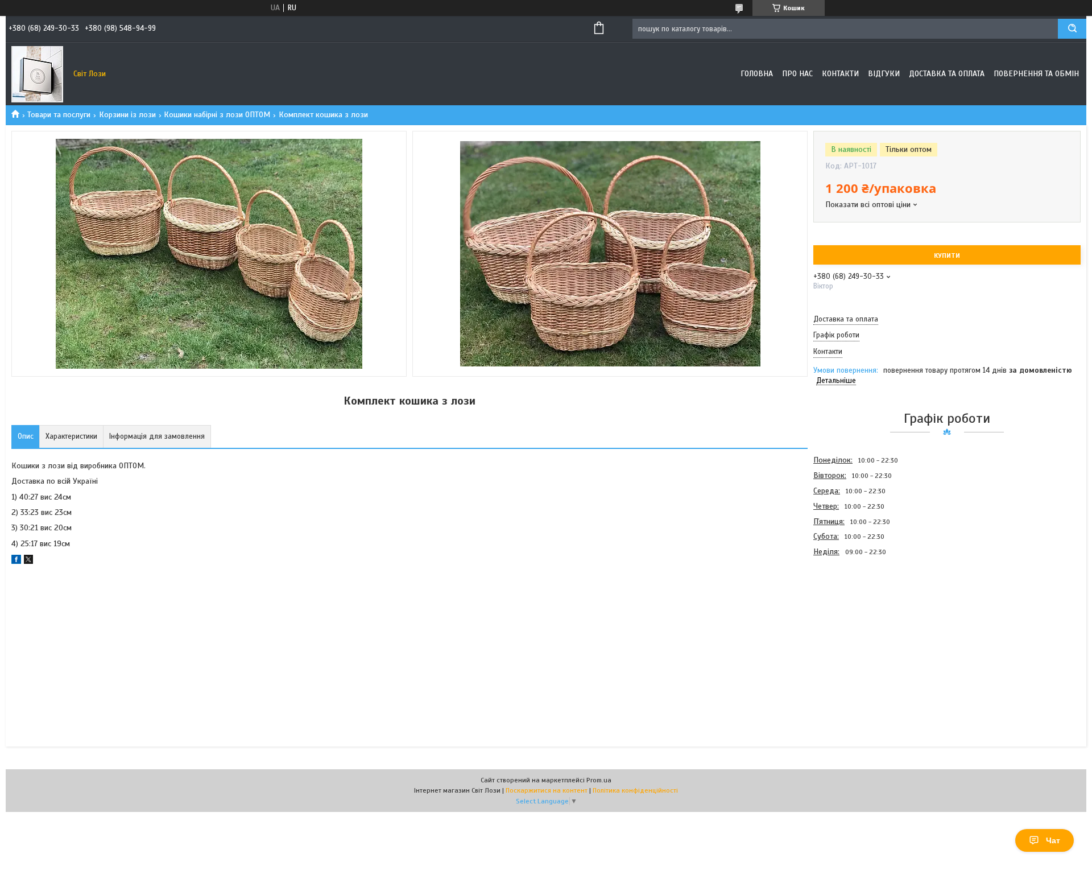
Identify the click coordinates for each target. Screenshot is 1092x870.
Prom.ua (598, 780)
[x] (28, 561)
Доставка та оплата (947, 74)
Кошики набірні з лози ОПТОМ (217, 114)
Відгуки (884, 74)
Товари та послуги (58, 114)
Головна (757, 74)
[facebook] (16, 561)
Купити (947, 255)
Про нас (797, 74)
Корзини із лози (127, 114)
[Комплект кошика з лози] (853, 620)
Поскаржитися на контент (547, 790)
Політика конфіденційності (635, 790)
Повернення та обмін (1036, 74)
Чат (1053, 840)
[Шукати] (1072, 29)
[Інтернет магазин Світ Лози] (37, 74)
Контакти (840, 74)
